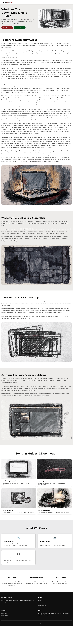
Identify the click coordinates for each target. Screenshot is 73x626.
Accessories (40, 603)
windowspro (7, 2)
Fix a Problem (7, 27)
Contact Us (4, 613)
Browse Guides (20, 27)
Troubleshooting (42, 605)
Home (39, 600)
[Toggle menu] (42, 2)
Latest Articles (4, 615)
